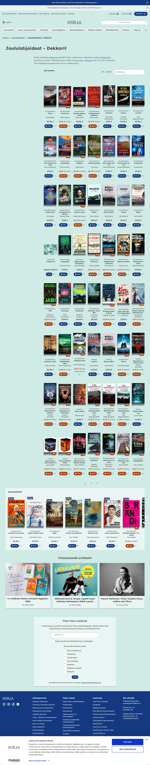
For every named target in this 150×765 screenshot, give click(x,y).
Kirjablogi (45, 14)
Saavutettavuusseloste (71, 731)
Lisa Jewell (138, 415)
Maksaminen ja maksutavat (43, 708)
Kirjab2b (71, 14)
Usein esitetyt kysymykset (27, 14)
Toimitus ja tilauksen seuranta (44, 705)
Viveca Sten (138, 167)
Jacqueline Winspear (138, 316)
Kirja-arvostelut (38, 724)
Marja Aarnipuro (79, 216)
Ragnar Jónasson (79, 316)
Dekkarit (70, 665)
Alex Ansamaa (64, 266)
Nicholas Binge (123, 366)
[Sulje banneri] (146, 739)
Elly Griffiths (65, 167)
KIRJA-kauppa (38, 730)
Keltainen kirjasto (74, 668)
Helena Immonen (123, 118)
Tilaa (75, 677)
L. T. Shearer (123, 315)
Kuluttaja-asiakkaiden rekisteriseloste (71, 721)
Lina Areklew (138, 465)
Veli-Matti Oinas (35, 537)
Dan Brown (94, 117)
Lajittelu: (108, 72)
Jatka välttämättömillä (127, 749)
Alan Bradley (79, 266)
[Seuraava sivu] (103, 483)
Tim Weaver (109, 266)
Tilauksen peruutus (39, 714)
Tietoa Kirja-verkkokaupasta (73, 701)
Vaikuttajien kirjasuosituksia (103, 721)
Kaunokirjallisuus (74, 650)
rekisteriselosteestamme (91, 683)
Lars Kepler (50, 465)
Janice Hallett (94, 266)
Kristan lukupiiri (99, 717)
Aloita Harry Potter (100, 727)
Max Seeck (80, 117)
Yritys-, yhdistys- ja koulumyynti (45, 717)
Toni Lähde (131, 537)
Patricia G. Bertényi (109, 465)
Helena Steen (65, 216)
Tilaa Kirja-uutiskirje (58, 14)
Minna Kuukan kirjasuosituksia (104, 714)
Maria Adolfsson (65, 366)
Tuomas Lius (123, 266)
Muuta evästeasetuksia (37, 761)
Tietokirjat (71, 654)
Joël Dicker (79, 167)
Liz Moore (94, 167)
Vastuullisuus (67, 711)
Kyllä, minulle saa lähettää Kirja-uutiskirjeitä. (74, 641)
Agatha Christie (109, 315)
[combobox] (125, 22)
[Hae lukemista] (146, 22)
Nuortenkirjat (72, 661)
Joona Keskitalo (109, 167)
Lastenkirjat (72, 657)
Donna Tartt (79, 415)
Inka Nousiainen (93, 537)
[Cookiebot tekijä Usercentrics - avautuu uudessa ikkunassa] (14, 760)
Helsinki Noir (97, 724)
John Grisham (50, 366)
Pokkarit (70, 672)
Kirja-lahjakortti (39, 727)
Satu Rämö (50, 117)
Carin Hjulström (50, 167)
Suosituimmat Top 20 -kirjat (103, 730)
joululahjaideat (105, 57)
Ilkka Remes (65, 117)
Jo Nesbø (50, 216)
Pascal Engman (138, 266)
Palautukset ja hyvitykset (42, 711)
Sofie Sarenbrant (65, 316)
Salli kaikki (127, 742)
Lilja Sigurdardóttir (138, 118)
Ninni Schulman (79, 365)
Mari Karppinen (112, 537)
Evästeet (66, 734)
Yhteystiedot (67, 705)
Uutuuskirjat (15, 491)
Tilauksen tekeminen (40, 701)
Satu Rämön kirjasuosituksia (103, 711)
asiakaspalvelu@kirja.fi (132, 703)
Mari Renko (74, 537)
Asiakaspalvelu (11, 14)
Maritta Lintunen (55, 537)
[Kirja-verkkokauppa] (8, 698)
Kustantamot (67, 708)
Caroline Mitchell (94, 316)
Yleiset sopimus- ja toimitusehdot (70, 715)
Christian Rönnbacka (109, 118)
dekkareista (53, 57)
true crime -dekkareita (84, 60)
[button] (7, 22)
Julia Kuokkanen (16, 537)
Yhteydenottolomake (131, 701)
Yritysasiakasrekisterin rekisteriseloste (71, 726)
